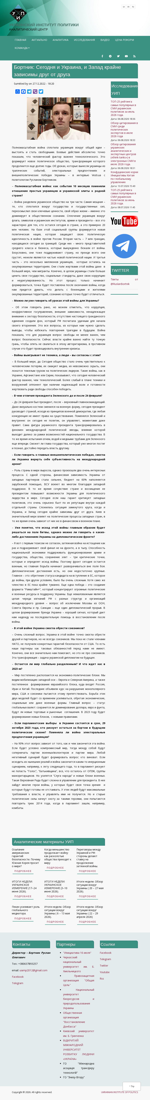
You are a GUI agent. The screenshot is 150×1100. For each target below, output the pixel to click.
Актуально (39, 40)
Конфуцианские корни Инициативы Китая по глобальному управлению (124, 177)
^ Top (131, 1086)
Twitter (104, 965)
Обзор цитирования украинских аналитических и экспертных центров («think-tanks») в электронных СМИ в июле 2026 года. (123, 154)
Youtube (105, 972)
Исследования (84, 40)
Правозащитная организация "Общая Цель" (78, 980)
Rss (102, 978)
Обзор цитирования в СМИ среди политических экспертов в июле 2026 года (124, 129)
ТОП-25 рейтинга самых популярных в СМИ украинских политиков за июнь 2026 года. (123, 196)
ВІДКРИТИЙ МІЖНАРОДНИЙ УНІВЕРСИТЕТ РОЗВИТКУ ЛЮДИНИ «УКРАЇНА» (78, 1050)
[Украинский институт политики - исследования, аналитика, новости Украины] (18, 13)
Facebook (18, 976)
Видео (105, 40)
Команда (22, 49)
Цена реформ (124, 40)
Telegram (17, 983)
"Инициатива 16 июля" (77, 952)
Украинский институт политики (44, 25)
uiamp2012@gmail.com (33, 970)
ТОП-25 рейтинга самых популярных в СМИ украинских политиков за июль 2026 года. (123, 108)
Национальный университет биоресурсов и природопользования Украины (78, 999)
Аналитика (60, 40)
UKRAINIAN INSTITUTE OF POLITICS (119, 1092)
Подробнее (23, 871)
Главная (20, 40)
